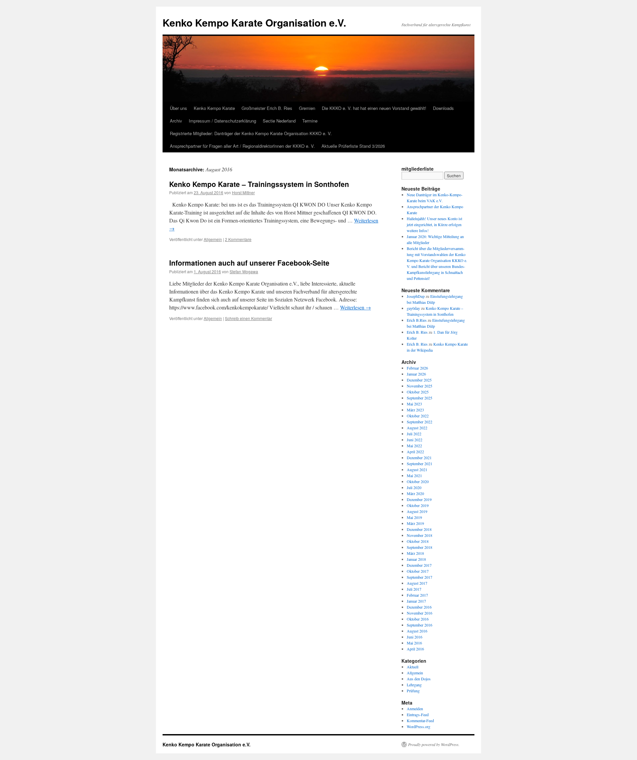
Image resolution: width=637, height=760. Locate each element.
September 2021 (419, 463)
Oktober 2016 (418, 619)
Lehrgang (414, 684)
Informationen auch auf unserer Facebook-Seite (249, 263)
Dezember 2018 (419, 529)
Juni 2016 (414, 636)
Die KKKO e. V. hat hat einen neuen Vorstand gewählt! (374, 108)
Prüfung (413, 690)
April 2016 (415, 648)
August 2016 (417, 630)
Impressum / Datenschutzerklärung (222, 121)
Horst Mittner (243, 192)
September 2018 (419, 547)
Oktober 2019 (418, 505)
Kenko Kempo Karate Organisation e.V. (254, 22)
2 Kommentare (238, 239)
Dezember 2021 (419, 457)
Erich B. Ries (417, 332)
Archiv (176, 121)
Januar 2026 (416, 374)
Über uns (178, 108)
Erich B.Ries (417, 320)
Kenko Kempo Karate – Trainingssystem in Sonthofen (259, 184)
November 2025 (419, 385)
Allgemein (213, 239)
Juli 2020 (414, 487)
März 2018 (415, 553)
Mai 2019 (414, 517)
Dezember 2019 (419, 499)
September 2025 (419, 397)
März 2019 (415, 523)
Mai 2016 (414, 642)
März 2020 (415, 493)
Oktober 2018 (418, 541)
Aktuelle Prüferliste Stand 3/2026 (353, 146)
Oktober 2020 (418, 481)
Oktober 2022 (418, 415)
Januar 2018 (416, 559)
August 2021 (417, 469)
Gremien (307, 108)
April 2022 (415, 451)
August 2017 (417, 583)
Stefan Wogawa (244, 271)
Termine (310, 121)
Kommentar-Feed (420, 720)
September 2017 (419, 577)
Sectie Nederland (279, 121)
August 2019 (417, 511)
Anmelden (415, 708)
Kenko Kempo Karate (214, 108)
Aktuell (412, 666)
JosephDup (416, 296)
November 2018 (419, 535)
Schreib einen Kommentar (248, 318)
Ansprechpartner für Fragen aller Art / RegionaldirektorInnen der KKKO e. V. (242, 146)
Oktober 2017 (418, 571)
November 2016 (419, 613)
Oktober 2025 (418, 391)
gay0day (413, 308)
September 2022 (419, 421)
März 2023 (415, 409)
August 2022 (417, 427)
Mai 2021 (414, 475)
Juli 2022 (414, 433)
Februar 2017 (417, 595)
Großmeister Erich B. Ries (267, 108)
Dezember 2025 (419, 379)
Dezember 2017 (419, 565)
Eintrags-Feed (418, 714)
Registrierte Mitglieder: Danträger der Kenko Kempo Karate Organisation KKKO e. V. (251, 133)
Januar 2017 (416, 601)
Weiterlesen (355, 307)
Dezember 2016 (419, 607)
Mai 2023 (414, 403)
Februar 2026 (417, 368)
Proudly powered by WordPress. (434, 744)
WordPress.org (418, 726)
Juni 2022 (414, 439)
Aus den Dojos (419, 678)
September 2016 (419, 625)
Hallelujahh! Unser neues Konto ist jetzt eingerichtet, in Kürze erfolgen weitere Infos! (434, 224)
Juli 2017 (414, 589)
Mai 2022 (414, 445)
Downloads (443, 108)
